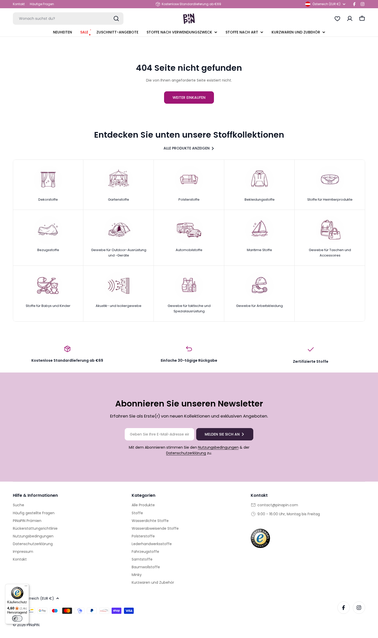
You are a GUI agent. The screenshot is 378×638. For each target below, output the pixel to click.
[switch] (17, 618)
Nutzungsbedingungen (218, 447)
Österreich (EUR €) (326, 4)
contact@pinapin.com (277, 505)
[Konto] (350, 18)
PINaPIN (33, 624)
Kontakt (19, 4)
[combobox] (68, 18)
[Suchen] (116, 18)
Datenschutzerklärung (186, 453)
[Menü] (26, 587)
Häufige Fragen (42, 4)
